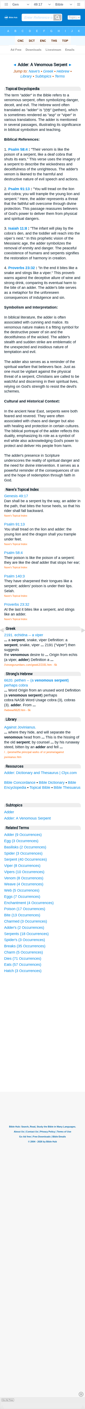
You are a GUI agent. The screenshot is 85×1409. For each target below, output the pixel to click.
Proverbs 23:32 (21, 268)
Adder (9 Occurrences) (23, 835)
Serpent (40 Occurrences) (25, 859)
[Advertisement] (47, 1060)
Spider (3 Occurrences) (23, 853)
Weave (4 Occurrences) (23, 884)
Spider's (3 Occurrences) (24, 940)
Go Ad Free (7, 1400)
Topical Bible (40, 787)
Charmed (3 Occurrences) (25, 921)
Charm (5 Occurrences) (23, 952)
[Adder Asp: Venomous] (5, 639)
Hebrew (63, 71)
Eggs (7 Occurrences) (22, 897)
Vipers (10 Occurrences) (24, 872)
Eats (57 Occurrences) (22, 964)
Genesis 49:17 (16, 496)
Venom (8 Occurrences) (23, 878)
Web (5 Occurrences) (21, 890)
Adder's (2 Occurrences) (24, 927)
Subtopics (43, 76)
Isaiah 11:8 (17, 228)
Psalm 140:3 (14, 576)
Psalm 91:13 (19, 189)
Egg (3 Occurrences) (21, 841)
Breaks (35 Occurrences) (24, 946)
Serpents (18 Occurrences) (26, 934)
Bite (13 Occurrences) (22, 915)
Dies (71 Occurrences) (22, 958)
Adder (9, 812)
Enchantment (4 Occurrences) (29, 903)
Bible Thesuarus (67, 787)
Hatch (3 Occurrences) (22, 971)
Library (26, 76)
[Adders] (80, 639)
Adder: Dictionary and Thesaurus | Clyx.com (40, 773)
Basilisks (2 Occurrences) (25, 847)
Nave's (34, 71)
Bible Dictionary (52, 782)
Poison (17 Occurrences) (24, 909)
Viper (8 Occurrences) (22, 866)
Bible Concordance (19, 782)
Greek (48, 71)
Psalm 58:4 (18, 149)
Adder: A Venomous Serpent (27, 818)
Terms (60, 76)
